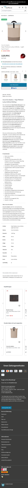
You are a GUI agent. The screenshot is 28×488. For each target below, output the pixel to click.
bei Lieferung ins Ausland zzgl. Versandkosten (12, 63)
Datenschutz (4, 422)
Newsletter (3, 447)
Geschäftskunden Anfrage (7, 429)
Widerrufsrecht (4, 424)
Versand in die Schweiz (6, 439)
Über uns (3, 419)
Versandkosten (4, 427)
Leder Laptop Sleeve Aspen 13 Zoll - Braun (13, 312)
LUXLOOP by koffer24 (6, 460)
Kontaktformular (13, 382)
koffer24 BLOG (4, 457)
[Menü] (2, 7)
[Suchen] (25, 10)
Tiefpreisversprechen (6, 444)
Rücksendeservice (5, 442)
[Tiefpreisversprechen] (2, 53)
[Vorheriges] (2, 31)
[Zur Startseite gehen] (10, 7)
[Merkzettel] (19, 7)
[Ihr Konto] (22, 7)
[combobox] (12, 10)
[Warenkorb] (25, 7)
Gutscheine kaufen (5, 455)
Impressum (3, 414)
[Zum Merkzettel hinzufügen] (19, 305)
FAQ (2, 449)
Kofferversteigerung (5, 452)
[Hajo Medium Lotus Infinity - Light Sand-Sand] (14, 31)
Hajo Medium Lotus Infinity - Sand (13, 347)
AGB (2, 416)
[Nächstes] (26, 31)
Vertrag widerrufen (6, 407)
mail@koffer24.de (8, 392)
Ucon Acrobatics (5, 45)
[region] (14, 31)
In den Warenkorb (14, 84)
